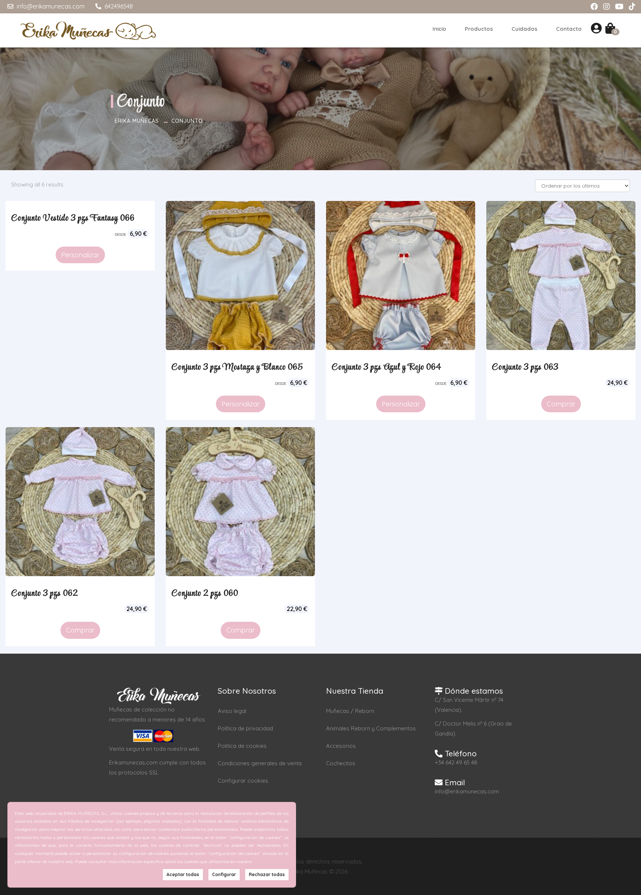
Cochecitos (340, 763)
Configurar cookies (243, 780)
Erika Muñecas (137, 121)
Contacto (569, 28)
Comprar (561, 404)
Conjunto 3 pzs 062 (44, 594)
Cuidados (525, 28)
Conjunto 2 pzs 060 (204, 594)
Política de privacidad (245, 728)
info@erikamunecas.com (50, 6)
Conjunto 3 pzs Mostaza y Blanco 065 (237, 367)
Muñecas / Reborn (350, 710)
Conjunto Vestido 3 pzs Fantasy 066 (73, 218)
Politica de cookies (242, 745)
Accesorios (341, 745)
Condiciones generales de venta (260, 763)
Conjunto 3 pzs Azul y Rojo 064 (386, 367)
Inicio (439, 28)
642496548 (118, 6)
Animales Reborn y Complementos (371, 728)
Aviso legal (232, 710)
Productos (479, 28)
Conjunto (187, 121)
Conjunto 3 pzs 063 (525, 367)
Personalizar (80, 255)
